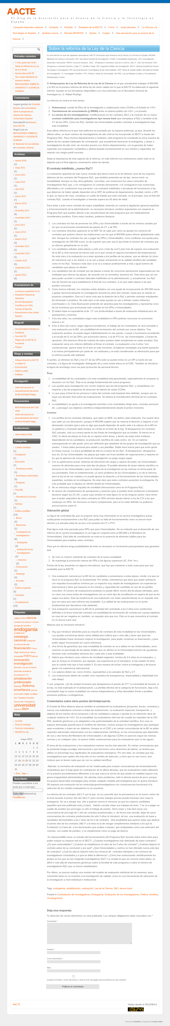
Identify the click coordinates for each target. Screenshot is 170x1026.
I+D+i (27, 656)
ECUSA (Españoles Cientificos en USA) (24, 304)
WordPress (137, 1022)
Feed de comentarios (24, 728)
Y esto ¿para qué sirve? (26, 62)
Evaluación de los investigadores (122, 894)
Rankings (20, 574)
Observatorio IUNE (23, 434)
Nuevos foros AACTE (24, 73)
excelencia (18, 644)
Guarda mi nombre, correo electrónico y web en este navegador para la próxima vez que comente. (87, 980)
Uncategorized (54, 898)
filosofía (26, 644)
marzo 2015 (20, 196)
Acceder (19, 721)
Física (34, 648)
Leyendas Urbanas (25, 148)
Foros (111, 27)
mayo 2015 (20, 182)
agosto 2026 (20, 160)
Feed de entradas (23, 725)
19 (23, 760)
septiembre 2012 (22, 268)
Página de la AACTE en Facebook (25, 342)
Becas (19, 518)
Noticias (18, 504)
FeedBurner (19, 797)
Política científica (149, 894)
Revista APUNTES (74, 33)
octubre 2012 (21, 260)
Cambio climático (23, 447)
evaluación (87, 888)
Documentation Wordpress (27, 329)
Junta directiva (128, 27)
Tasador (17, 108)
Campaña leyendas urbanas (28, 27)
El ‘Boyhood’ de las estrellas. (26, 144)
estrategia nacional (21, 638)
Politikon (19, 374)
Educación (20, 462)
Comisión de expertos (23, 622)
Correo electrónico (55, 959)
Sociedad (19, 595)
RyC (116, 888)
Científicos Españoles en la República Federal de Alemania (27, 294)
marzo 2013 (20, 232)
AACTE (21, 11)
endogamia (59, 888)
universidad (25, 705)
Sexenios (22, 560)
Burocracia (21, 525)
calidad (17, 618)
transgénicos (29, 702)
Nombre (51, 949)
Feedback (19, 333)
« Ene (17, 773)
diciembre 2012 (22, 246)
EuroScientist (21, 367)
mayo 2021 (20, 168)
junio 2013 (20, 225)
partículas (18, 671)
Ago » (25, 773)
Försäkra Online (157, 1022)
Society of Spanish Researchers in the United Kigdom (27, 312)
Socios (92, 33)
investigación (23, 663)
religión (27, 694)
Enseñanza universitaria (27, 476)
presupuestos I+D (21, 675)
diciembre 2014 (22, 210)
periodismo (27, 671)
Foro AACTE (20, 336)
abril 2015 (19, 189)
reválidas (34, 694)
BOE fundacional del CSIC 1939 (27, 409)
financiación (22, 648)
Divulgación (20, 454)
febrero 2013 (21, 239)
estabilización (73, 888)
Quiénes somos (50, 33)
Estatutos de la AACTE (90, 27)
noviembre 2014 (22, 218)
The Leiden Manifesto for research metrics (26, 79)
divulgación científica (22, 626)
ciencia (31, 618)
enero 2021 (20, 175)
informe (35, 656)
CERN (22, 618)
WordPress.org (22, 732)
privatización (23, 678)
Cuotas (106, 33)
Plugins (18, 347)
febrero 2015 (21, 203)
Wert (25, 709)
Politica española (23, 588)
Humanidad (18, 656)
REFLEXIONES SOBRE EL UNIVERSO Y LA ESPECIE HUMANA (27, 87)
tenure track (126, 888)
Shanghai (22, 698)
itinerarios (18, 667)
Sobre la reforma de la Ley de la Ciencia (27, 68)
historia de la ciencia (27, 652)
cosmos (35, 622)
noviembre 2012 (22, 253)
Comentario (52, 921)
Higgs (16, 652)
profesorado (22, 682)
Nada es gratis (21, 371)
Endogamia (97, 894)
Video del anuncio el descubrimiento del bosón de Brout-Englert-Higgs (27, 391)
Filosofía (19, 490)
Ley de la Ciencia (103, 888)
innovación (22, 660)
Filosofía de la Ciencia (26, 497)
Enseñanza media (24, 469)
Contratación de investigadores (73, 894)
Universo (17, 709)
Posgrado (20, 483)
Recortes (20, 581)
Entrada (68, 27)
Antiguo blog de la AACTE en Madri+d (27, 362)
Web (49, 968)
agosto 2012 (20, 275)
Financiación (22, 567)
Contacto (53, 27)
